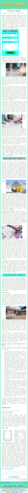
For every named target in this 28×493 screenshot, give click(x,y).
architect (21, 16)
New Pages (8, 482)
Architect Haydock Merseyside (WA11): (11, 15)
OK (21, 492)
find (6, 414)
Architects (11, 209)
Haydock (22, 278)
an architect (16, 80)
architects (4, 57)
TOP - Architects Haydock (7, 468)
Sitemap (2, 482)
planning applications (17, 453)
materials (4, 132)
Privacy (25, 482)
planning (20, 174)
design (18, 165)
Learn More (15, 492)
